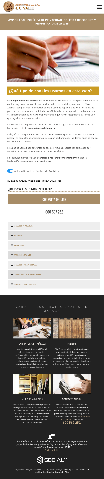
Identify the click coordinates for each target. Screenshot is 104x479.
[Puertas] (72, 337)
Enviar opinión (52, 450)
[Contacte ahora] (72, 393)
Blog (67, 472)
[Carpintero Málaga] (21, 11)
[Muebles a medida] (32, 393)
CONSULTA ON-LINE (54, 199)
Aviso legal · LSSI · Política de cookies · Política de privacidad (62, 470)
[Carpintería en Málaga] (32, 337)
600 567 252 (54, 212)
